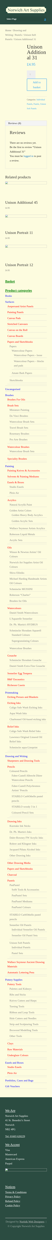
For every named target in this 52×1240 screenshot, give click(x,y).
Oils (9, 547)
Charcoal (12, 874)
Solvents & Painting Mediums (23, 476)
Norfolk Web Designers (31, 1221)
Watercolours (14, 608)
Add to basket (37, 85)
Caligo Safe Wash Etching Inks (26, 707)
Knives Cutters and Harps (23, 1000)
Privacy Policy (13, 1196)
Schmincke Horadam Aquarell (25, 630)
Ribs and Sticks (18, 994)
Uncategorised (12, 389)
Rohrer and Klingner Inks (23, 843)
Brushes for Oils (18, 600)
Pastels (18, 35)
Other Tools (16, 1036)
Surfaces (9, 301)
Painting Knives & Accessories (23, 470)
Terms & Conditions (16, 1192)
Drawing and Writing (16, 756)
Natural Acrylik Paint (21, 504)
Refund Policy (12, 1201)
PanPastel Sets (19, 895)
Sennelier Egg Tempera (19, 673)
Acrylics (11, 500)
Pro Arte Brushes (18, 439)
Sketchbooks (16, 380)
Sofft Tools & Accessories (25, 889)
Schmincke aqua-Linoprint (23, 747)
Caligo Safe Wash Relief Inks (25, 731)
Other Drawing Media (18, 862)
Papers (13, 346)
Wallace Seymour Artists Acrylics (27, 528)
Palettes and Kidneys (20, 988)
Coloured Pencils (18, 771)
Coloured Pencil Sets (23, 812)
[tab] (26, 123)
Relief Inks (13, 726)
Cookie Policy (12, 1205)
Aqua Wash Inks (18, 713)
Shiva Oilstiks (17, 572)
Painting (9, 466)
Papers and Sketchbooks (20, 341)
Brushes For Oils (16, 399)
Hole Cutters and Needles (23, 1018)
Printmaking (11, 692)
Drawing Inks (14, 821)
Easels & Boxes (15, 482)
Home (8, 30)
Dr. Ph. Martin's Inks (20, 831)
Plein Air (14, 492)
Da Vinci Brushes (19, 415)
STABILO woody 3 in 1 (24, 806)
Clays (10, 1043)
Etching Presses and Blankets (22, 697)
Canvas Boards (15, 335)
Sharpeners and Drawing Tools (23, 760)
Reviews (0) (14, 123)
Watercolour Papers (22, 350)
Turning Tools (17, 1006)
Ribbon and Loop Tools (22, 1012)
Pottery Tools (14, 984)
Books (8, 295)
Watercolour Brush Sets (22, 421)
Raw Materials (15, 1049)
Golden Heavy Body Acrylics (27, 515)
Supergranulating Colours (25, 640)
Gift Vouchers (12, 1086)
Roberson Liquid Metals (22, 534)
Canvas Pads (14, 318)
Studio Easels (17, 486)
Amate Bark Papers (22, 373)
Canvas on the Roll (17, 330)
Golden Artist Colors (20, 510)
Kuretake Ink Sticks (20, 825)
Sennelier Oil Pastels (20, 925)
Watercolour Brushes (18, 446)
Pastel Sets (17, 953)
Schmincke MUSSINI (21, 589)
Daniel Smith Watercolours (24, 612)
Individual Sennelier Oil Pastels (28, 929)
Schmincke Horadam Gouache (25, 660)
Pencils (11, 766)
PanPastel (15, 885)
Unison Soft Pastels (20, 942)
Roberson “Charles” (20, 594)
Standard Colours (21, 634)
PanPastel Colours (21, 907)
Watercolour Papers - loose (28, 355)
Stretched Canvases (17, 324)
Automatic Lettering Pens (20, 972)
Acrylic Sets (16, 540)
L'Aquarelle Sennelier (21, 618)
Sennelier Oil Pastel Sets (25, 935)
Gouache (12, 655)
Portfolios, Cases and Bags (19, 1080)
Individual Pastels (21, 947)
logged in (28, 156)
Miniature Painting (19, 409)
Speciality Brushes (17, 458)
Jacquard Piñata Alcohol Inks (25, 849)
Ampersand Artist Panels (20, 306)
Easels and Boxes (14, 1062)
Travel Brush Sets (19, 427)
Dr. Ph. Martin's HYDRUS (24, 624)
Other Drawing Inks (20, 855)
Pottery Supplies (13, 979)
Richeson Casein (16, 685)
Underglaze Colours (17, 1055)
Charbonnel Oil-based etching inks (28, 719)
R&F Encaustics (15, 679)
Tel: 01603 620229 (15, 1136)
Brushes (9, 395)
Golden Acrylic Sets (22, 521)
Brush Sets (13, 405)
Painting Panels (15, 312)
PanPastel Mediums (22, 901)
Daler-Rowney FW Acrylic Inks (26, 837)
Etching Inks (14, 703)
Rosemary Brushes (19, 433)
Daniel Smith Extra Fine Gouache (27, 665)
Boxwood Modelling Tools (24, 1030)
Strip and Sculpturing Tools (24, 1024)
